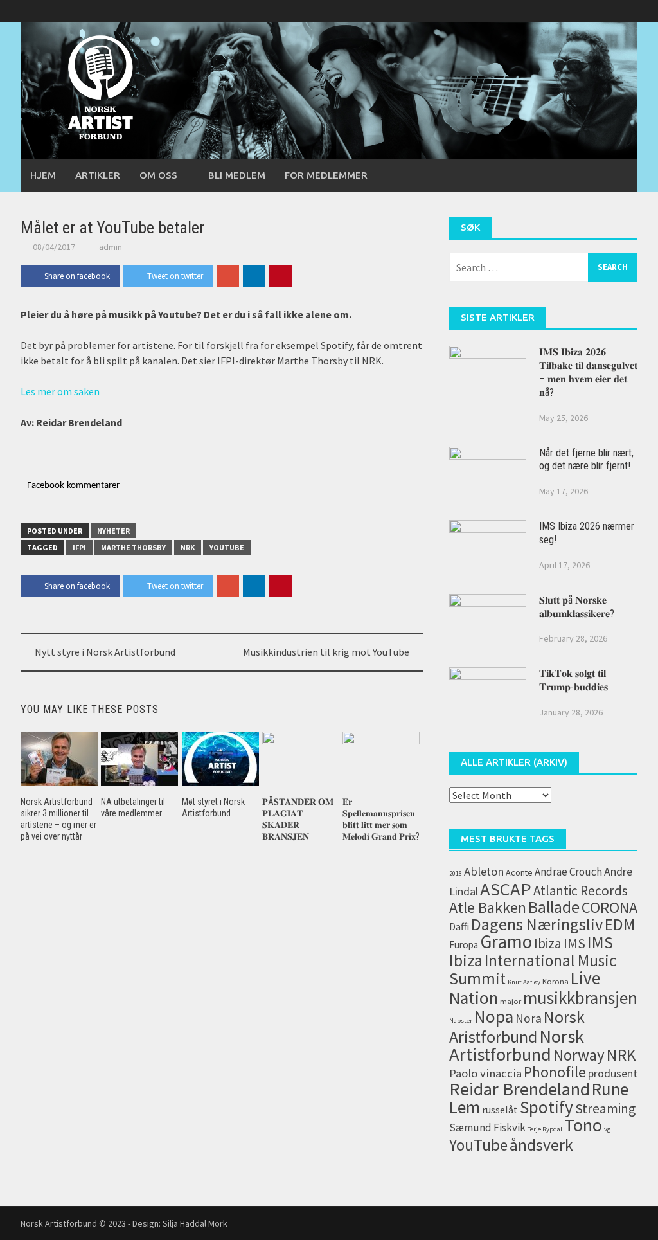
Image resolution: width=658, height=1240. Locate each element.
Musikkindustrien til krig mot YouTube (326, 651)
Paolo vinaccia (485, 1073)
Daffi (459, 926)
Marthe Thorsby (133, 547)
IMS (574, 943)
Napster (460, 1020)
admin (110, 247)
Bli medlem (236, 175)
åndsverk (541, 1145)
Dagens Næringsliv (537, 924)
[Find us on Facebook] (584, 11)
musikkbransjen (580, 998)
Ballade (554, 907)
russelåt (500, 1109)
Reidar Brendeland (519, 1089)
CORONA (609, 907)
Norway (579, 1055)
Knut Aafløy (524, 982)
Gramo (506, 941)
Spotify (546, 1107)
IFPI (79, 547)
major (510, 1001)
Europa (463, 945)
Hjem (43, 175)
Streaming (605, 1108)
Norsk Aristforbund (517, 1026)
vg (607, 1129)
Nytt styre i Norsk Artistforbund (105, 651)
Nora (528, 1018)
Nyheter (113, 530)
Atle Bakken (487, 907)
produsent (612, 1073)
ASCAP (505, 889)
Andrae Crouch (568, 872)
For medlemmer (326, 175)
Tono (583, 1125)
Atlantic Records (580, 890)
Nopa (493, 1016)
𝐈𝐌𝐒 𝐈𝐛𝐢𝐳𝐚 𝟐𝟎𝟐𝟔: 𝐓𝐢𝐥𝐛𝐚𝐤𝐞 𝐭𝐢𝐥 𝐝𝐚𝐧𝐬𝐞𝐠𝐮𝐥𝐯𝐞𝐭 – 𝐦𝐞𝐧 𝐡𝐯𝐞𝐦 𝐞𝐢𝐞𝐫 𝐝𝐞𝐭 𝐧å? (588, 372)
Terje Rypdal (545, 1129)
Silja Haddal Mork (195, 1223)
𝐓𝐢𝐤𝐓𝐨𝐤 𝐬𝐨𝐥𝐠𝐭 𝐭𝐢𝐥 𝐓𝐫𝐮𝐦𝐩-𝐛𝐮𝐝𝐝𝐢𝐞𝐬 (573, 680)
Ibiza (548, 943)
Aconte (519, 872)
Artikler (97, 175)
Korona (555, 981)
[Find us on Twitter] (606, 11)
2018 (455, 873)
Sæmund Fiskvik (487, 1127)
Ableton (484, 871)
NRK (188, 547)
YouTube (226, 547)
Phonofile (555, 1072)
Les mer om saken (60, 391)
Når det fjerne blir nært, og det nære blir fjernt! (586, 459)
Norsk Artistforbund (516, 1045)
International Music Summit (532, 969)
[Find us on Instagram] (627, 11)
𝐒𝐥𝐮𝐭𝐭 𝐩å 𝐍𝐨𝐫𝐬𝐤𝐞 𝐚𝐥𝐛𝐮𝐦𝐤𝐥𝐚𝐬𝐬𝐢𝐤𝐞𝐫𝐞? (576, 607)
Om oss (158, 175)
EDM (620, 924)
